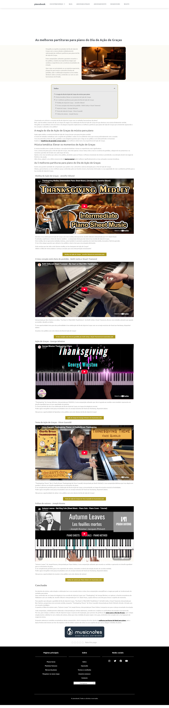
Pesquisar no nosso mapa (51, 674)
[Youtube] (126, 661)
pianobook (39, 4)
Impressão (84, 666)
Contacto (84, 678)
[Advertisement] (84, 21)
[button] (114, 88)
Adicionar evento (100, 4)
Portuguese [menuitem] (83, 683)
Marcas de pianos (51, 670)
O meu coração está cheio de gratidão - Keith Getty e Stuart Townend (78, 105)
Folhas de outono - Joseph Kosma (67, 114)
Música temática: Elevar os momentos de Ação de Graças (73, 97)
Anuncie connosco (84, 674)
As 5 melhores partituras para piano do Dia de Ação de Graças (75, 100)
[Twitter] (115, 661)
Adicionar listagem (83, 4)
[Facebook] (121, 661)
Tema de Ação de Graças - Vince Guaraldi (69, 111)
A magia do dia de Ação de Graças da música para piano (73, 94)
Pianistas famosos (51, 666)
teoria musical (69, 159)
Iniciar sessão (115, 4)
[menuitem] (84, 683)
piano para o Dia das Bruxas (115, 613)
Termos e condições (84, 670)
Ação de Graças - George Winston (67, 108)
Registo (126, 4)
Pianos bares (51, 662)
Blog (70, 4)
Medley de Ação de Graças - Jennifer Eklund (70, 102)
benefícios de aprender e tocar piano (53, 141)
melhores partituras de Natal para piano (112, 620)
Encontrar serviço (56, 4)
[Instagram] (109, 661)
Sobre (84, 662)
